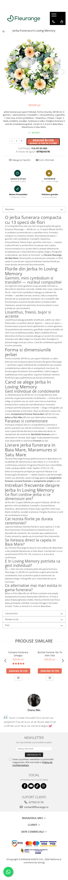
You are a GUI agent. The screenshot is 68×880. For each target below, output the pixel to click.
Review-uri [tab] (11, 619)
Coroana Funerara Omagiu (18, 654)
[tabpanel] (34, 68)
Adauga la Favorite (21, 160)
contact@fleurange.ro (35, 807)
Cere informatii (46, 160)
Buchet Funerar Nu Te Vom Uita (50, 654)
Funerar (37, 440)
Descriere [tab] (9, 209)
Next (63, 72)
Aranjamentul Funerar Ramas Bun (27, 414)
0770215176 (36, 802)
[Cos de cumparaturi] (61, 21)
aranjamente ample (43, 480)
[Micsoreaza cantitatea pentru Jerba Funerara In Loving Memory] (11, 141)
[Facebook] (25, 786)
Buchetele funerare (40, 434)
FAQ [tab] (7, 625)
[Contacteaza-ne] (53, 21)
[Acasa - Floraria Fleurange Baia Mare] (23, 18)
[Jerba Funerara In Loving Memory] (34, 68)
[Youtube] (31, 786)
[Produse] (54, 15)
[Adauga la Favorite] (18, 677)
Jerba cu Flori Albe (13, 417)
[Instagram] (43, 786)
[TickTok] (37, 786)
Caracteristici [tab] (11, 613)
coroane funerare (22, 480)
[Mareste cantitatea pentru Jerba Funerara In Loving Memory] (21, 141)
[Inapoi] (2, 31)
